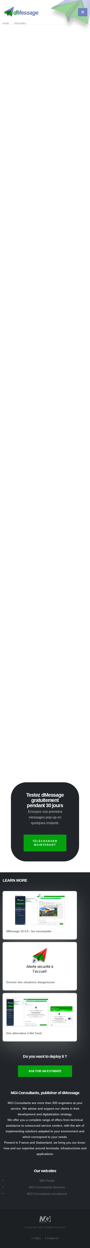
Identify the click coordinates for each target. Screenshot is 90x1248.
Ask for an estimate (37, 66)
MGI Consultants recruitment (47, 1193)
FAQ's (37, 1238)
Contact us (53, 1238)
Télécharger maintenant (45, 843)
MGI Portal (47, 1180)
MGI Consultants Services (47, 1187)
